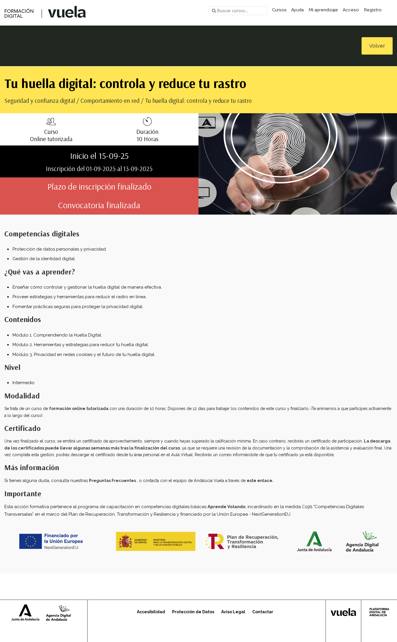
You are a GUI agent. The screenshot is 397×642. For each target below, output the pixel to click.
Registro (373, 9)
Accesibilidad (151, 611)
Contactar (262, 611)
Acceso (351, 9)
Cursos (279, 9)
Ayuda (297, 9)
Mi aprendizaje (323, 9)
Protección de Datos (193, 611)
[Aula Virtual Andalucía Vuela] (45, 13)
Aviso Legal (233, 611)
